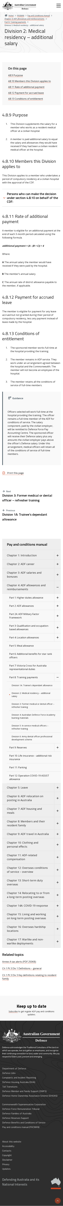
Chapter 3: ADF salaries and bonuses (24, 574)
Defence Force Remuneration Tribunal (20, 1109)
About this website (11, 1141)
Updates (6, 1169)
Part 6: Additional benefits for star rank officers (30, 655)
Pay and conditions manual (27, 544)
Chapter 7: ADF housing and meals (24, 810)
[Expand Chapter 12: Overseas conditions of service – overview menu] (57, 870)
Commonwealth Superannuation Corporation (24, 1104)
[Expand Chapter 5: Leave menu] (57, 787)
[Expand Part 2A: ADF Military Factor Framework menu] (57, 616)
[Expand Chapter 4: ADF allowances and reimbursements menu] (57, 587)
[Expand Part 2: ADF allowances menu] (57, 606)
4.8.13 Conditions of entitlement (25, 98)
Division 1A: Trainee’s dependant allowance (24, 517)
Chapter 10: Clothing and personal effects (22, 844)
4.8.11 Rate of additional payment (26, 87)
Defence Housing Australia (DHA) (18, 1082)
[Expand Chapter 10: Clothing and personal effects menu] (57, 844)
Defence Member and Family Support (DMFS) (24, 1091)
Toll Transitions (9, 1086)
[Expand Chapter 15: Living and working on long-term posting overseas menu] (57, 916)
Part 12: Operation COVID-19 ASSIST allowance (29, 777)
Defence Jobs (9, 1073)
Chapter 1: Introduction (22, 555)
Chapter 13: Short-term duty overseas (25, 882)
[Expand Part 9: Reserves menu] (57, 747)
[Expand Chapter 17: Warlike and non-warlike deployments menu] (57, 941)
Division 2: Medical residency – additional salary (31, 695)
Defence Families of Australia (16, 1113)
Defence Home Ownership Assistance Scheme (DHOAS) (29, 1095)
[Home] (19, 6)
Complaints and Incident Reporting (19, 1077)
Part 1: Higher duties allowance (26, 597)
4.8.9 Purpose (15, 75)
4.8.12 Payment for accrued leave (26, 92)
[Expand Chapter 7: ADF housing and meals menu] (57, 810)
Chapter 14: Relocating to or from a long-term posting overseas (28, 895)
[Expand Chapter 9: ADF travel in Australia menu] (57, 834)
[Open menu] (58, 5)
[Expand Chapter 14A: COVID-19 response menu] (57, 905)
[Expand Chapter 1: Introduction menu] (57, 555)
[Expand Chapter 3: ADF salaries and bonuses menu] (57, 574)
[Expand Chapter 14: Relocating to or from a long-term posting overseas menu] (57, 895)
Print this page (15, 473)
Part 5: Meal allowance (21, 645)
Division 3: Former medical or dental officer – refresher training (27, 498)
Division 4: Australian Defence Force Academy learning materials (33, 716)
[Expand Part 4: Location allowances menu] (57, 637)
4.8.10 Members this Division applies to (29, 81)
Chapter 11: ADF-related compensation (22, 857)
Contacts (6, 1150)
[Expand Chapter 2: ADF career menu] (57, 564)
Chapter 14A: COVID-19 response (27, 905)
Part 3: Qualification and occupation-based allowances (29, 627)
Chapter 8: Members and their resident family (26, 823)
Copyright (7, 1155)
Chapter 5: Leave (17, 787)
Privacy (5, 1164)
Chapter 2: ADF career (20, 564)
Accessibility (8, 1146)
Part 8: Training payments (23, 677)
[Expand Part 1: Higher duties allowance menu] (57, 598)
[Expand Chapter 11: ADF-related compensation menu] (57, 857)
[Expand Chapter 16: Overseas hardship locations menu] (57, 929)
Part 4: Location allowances (24, 637)
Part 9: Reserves (18, 747)
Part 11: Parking (18, 767)
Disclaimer (7, 1159)
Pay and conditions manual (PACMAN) (20, 1127)
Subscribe (13, 1011)
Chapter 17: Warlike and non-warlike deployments (25, 941)
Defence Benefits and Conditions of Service (23, 1122)
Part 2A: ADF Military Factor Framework (24, 615)
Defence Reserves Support (15, 1118)
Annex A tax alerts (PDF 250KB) (19, 961)
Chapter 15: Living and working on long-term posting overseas (26, 916)
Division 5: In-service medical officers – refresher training (30, 727)
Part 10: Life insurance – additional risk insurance (30, 757)
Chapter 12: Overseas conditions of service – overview (27, 869)
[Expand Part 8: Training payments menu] (57, 677)
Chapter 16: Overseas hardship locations (26, 929)
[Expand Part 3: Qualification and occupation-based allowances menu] (57, 627)
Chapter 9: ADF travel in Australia (28, 834)
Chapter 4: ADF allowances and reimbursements (26, 587)
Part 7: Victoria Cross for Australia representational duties (27, 667)
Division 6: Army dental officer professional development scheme (32, 738)
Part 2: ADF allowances (21, 605)
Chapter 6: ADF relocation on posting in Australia (25, 798)
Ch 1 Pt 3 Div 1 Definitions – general (21, 968)
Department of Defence (14, 1068)
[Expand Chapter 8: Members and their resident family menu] (57, 823)
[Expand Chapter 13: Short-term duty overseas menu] (57, 882)
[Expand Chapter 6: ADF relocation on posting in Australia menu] (57, 798)
